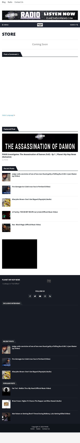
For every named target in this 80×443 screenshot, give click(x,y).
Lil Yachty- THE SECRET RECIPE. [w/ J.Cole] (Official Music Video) (35, 212)
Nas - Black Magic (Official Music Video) (26, 225)
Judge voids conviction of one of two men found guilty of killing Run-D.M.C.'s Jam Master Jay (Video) (44, 175)
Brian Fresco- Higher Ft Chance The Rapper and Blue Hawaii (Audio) (36, 401)
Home (32, 429)
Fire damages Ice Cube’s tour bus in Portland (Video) (31, 187)
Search (73, 25)
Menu (6, 25)
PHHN (46, 427)
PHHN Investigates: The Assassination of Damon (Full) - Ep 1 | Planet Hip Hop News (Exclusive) (39, 155)
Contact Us (19, 2)
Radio (10, 2)
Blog (4, 2)
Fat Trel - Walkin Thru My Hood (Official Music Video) (31, 388)
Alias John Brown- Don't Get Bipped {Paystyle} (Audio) (31, 199)
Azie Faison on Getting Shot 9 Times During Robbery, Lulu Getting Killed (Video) (41, 414)
